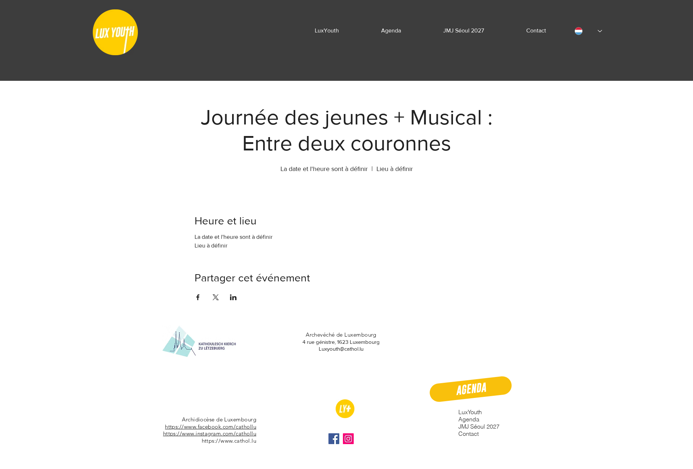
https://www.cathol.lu (229, 440)
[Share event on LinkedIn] (233, 297)
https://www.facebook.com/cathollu (210, 426)
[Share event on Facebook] (198, 297)
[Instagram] (348, 438)
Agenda (468, 419)
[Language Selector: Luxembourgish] (588, 31)
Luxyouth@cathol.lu (341, 349)
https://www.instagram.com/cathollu (209, 433)
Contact (468, 433)
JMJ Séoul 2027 (479, 426)
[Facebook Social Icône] (333, 438)
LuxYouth (470, 412)
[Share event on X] (215, 297)
